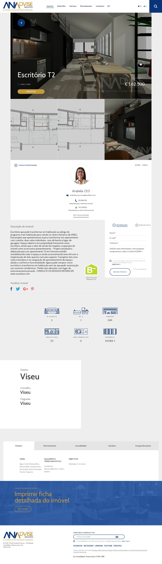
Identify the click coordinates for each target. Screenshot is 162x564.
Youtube (108, 546)
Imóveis (50, 6)
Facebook (77, 546)
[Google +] (25, 289)
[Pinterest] (32, 289)
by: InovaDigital (79, 557)
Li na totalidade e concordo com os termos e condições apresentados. (128, 262)
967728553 (83, 207)
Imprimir (25, 509)
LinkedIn (99, 546)
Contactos (100, 6)
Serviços (73, 6)
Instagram (89, 546)
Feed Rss (118, 546)
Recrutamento (86, 6)
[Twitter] (18, 289)
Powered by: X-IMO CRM (94, 557)
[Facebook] (12, 289)
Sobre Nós (61, 6)
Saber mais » (116, 264)
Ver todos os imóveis (81, 215)
